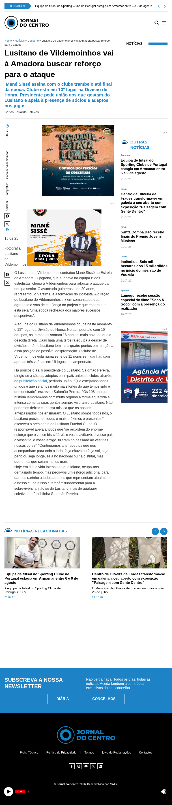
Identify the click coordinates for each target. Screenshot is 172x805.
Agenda (125, 290)
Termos (89, 752)
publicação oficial (33, 381)
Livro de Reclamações (116, 752)
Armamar (126, 155)
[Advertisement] (86, 643)
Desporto (33, 40)
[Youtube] (86, 766)
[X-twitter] (93, 766)
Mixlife (114, 784)
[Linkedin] (100, 766)
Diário (124, 189)
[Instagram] (79, 766)
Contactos (145, 752)
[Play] (8, 791)
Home (8, 40)
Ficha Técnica (29, 752)
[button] (7, 216)
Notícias (20, 40)
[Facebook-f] (72, 766)
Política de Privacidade (61, 752)
